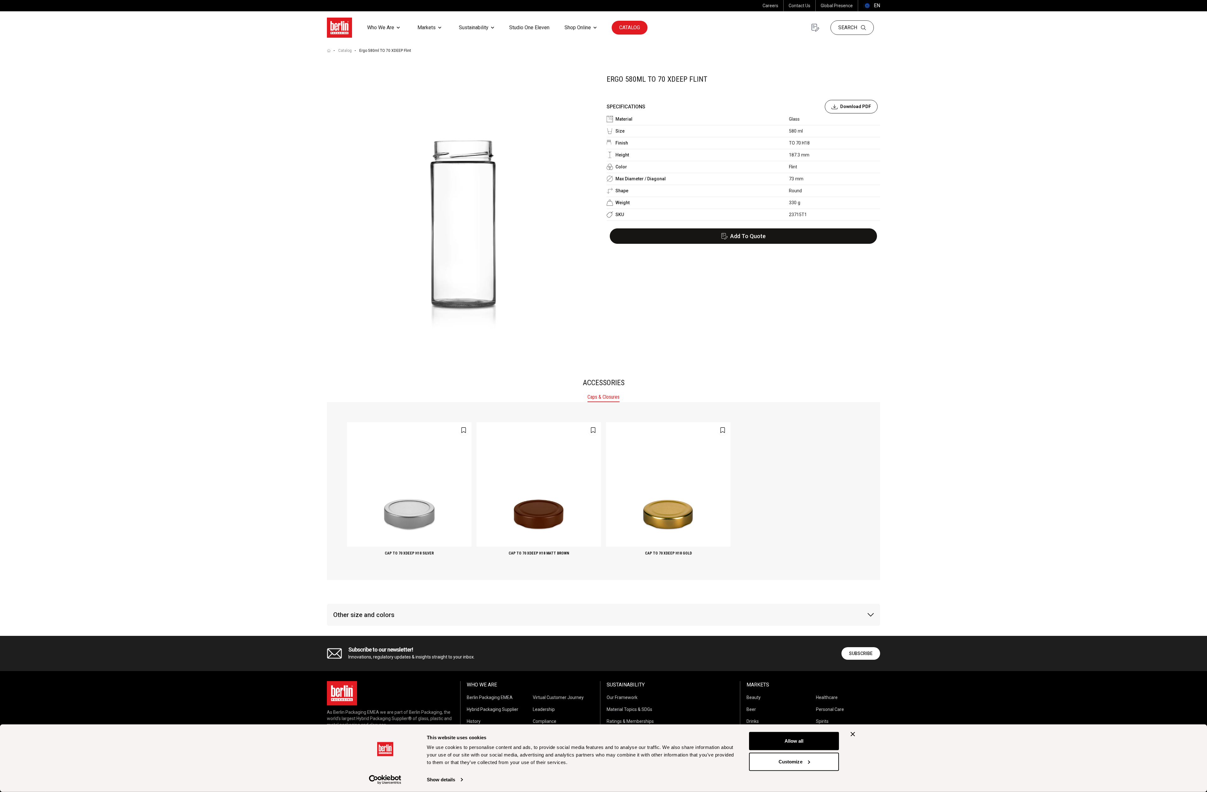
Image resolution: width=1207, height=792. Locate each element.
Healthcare (827, 697)
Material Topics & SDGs (629, 709)
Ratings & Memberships (630, 721)
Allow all (794, 741)
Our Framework (622, 697)
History (474, 721)
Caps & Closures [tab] (603, 397)
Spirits (822, 721)
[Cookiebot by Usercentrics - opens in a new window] (385, 779)
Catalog (629, 27)
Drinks (753, 721)
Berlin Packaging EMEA (490, 697)
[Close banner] (853, 734)
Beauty (754, 697)
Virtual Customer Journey (558, 697)
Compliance (544, 721)
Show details (441, 779)
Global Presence (837, 5)
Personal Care (830, 709)
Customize (790, 761)
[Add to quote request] (463, 430)
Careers (770, 5)
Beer (751, 709)
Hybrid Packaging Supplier (492, 709)
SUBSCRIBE (861, 653)
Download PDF (855, 106)
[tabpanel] (603, 491)
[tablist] (603, 397)
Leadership (544, 709)
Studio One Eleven (529, 27)
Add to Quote (748, 236)
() (871, 5)
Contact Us (799, 5)
